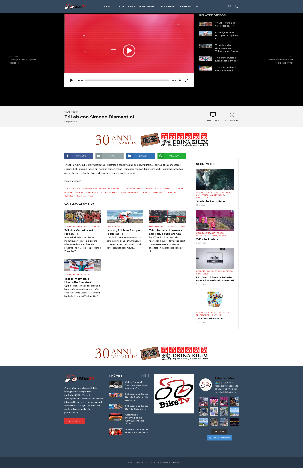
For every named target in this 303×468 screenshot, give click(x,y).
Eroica (229, 271)
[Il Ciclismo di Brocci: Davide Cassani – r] (115, 406)
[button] (129, 50)
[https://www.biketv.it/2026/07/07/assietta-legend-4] (234, 411)
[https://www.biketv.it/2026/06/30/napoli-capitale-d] (224, 422)
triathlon (158, 192)
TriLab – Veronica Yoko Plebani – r (225, 24)
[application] (129, 50)
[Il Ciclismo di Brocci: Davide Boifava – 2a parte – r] (115, 395)
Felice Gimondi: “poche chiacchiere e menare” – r (136, 385)
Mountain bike (217, 195)
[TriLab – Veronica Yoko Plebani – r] (205, 23)
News (214, 235)
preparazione (91, 192)
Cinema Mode (232, 120)
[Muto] (179, 80)
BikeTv (155, 462)
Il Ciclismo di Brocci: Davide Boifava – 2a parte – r (136, 397)
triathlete (145, 192)
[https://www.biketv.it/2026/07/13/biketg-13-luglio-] (203, 411)
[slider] (127, 80)
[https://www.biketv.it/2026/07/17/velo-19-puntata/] (214, 401)
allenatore (104, 189)
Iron (180, 189)
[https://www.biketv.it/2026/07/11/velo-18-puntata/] (224, 401)
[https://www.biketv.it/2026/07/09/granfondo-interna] (224, 411)
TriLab (67, 112)
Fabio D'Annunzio (167, 189)
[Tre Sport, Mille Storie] (215, 299)
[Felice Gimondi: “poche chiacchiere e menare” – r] (115, 384)
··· (197, 6)
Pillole (199, 315)
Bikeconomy (146, 6)
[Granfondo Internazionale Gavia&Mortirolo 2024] (115, 417)
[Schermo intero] (186, 80)
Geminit (176, 462)
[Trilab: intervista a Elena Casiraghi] (205, 68)
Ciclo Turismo (126, 6)
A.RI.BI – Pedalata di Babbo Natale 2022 (136, 431)
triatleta (80, 196)
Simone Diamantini (129, 192)
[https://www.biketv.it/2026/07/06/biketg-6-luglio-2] (214, 422)
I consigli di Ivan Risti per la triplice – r (226, 35)
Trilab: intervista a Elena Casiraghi (226, 69)
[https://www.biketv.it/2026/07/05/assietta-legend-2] (203, 422)
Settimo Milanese (109, 192)
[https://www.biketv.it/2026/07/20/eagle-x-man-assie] (203, 401)
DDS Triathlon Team (134, 189)
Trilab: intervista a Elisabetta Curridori (226, 59)
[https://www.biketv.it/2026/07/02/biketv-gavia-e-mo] (234, 422)
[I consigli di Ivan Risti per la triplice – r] (205, 33)
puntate (222, 235)
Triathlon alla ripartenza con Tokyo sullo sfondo (226, 48)
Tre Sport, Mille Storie (209, 318)
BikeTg (108, 6)
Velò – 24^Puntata (207, 239)
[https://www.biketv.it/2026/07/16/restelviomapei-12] (234, 401)
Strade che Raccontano (210, 201)
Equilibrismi (226, 192)
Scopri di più (74, 421)
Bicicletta (118, 189)
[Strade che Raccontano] (215, 179)
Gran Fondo (166, 6)
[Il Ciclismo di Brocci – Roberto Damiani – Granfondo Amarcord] (215, 258)
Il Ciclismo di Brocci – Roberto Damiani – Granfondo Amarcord (215, 279)
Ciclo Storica (203, 271)
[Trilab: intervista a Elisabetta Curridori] (205, 58)
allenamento (90, 189)
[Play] (71, 80)
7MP (66, 189)
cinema (215, 192)
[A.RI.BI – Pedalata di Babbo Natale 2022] (115, 431)
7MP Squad (75, 189)
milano (79, 192)
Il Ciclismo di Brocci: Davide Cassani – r (136, 407)
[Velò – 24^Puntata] (215, 220)
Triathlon (184, 6)
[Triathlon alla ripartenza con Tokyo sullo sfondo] (205, 46)
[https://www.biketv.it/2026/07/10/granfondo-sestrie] (214, 411)
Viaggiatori (202, 198)
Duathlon (151, 189)
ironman (68, 192)
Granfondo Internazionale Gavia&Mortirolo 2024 (134, 419)
